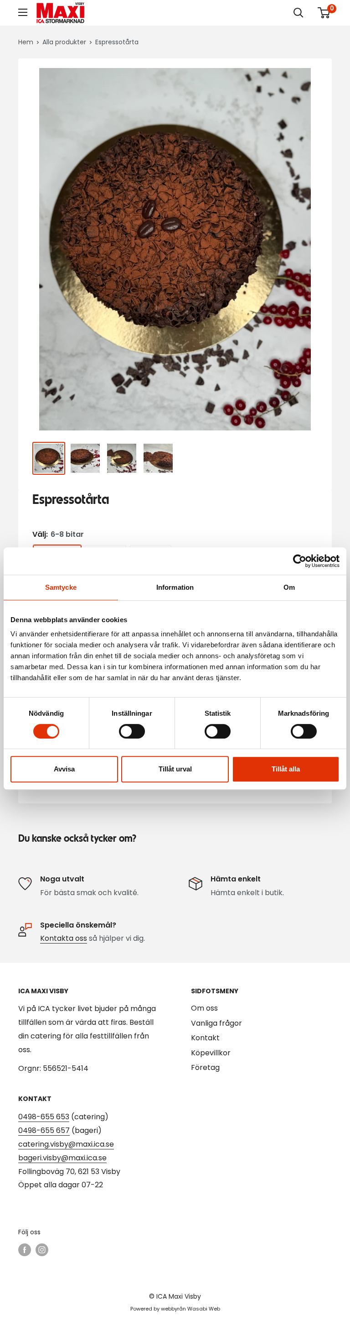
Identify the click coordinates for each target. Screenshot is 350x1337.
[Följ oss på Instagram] (42, 1249)
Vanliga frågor (216, 1023)
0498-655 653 (43, 1117)
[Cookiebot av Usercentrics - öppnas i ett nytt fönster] (300, 561)
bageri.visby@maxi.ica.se (62, 1158)
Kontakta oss (63, 938)
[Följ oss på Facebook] (24, 1249)
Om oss (204, 1008)
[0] (324, 12)
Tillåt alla (286, 769)
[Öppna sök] (298, 13)
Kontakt (205, 1038)
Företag (205, 1067)
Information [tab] (175, 587)
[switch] (132, 731)
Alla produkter (64, 42)
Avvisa (64, 769)
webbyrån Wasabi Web (190, 1308)
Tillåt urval (175, 769)
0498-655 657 (44, 1130)
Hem (25, 42)
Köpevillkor (211, 1053)
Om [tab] (289, 587)
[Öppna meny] (22, 12)
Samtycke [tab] (61, 587)
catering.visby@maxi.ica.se (66, 1144)
